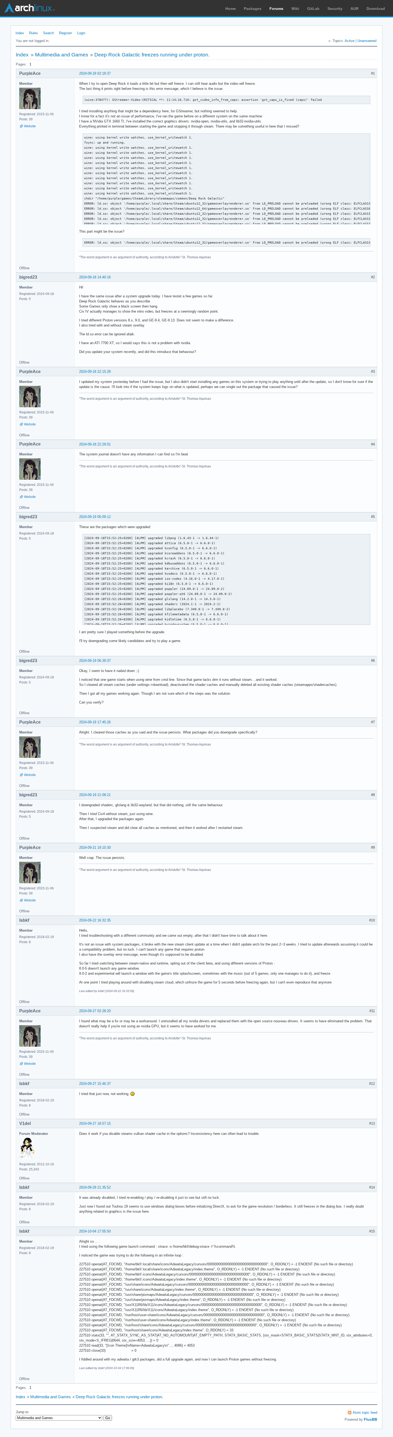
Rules (33, 33)
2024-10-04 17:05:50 (95, 1231)
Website (30, 126)
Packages (252, 8)
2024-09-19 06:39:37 (95, 661)
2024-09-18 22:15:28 (95, 372)
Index (20, 33)
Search (48, 33)
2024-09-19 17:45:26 (95, 722)
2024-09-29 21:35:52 (95, 1187)
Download (376, 8)
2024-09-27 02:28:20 (95, 1011)
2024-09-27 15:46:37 (95, 1084)
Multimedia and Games (61, 54)
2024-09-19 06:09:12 (95, 517)
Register (65, 33)
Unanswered (366, 41)
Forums (276, 8)
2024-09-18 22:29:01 (95, 444)
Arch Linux (29, 8)
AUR (354, 8)
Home (230, 8)
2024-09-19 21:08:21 (95, 795)
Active (350, 41)
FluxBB (370, 1419)
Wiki (295, 8)
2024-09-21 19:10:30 (95, 848)
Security (335, 8)
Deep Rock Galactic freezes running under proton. (152, 54)
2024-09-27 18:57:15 (95, 1123)
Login (81, 33)
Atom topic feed (365, 1413)
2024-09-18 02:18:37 (95, 73)
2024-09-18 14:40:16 (95, 277)
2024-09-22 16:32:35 (95, 920)
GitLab (313, 8)
